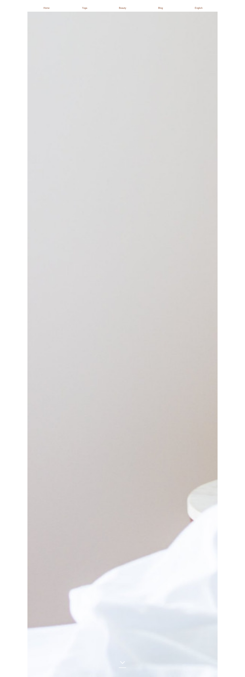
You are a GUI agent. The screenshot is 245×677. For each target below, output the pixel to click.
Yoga (84, 8)
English (198, 8)
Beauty (122, 8)
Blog (160, 8)
